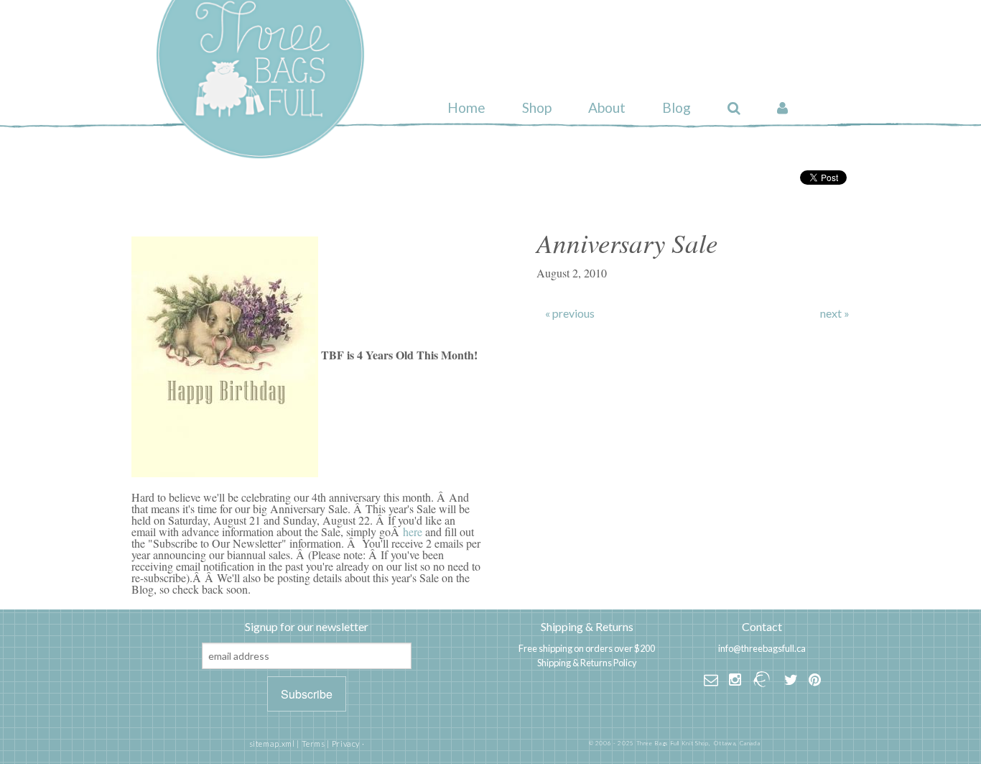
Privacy (346, 743)
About (607, 107)
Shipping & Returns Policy (587, 662)
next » (835, 313)
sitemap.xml (272, 743)
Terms (313, 743)
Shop (537, 107)
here (412, 531)
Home (466, 107)
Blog (676, 107)
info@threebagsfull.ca (762, 648)
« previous (570, 313)
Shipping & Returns (587, 626)
